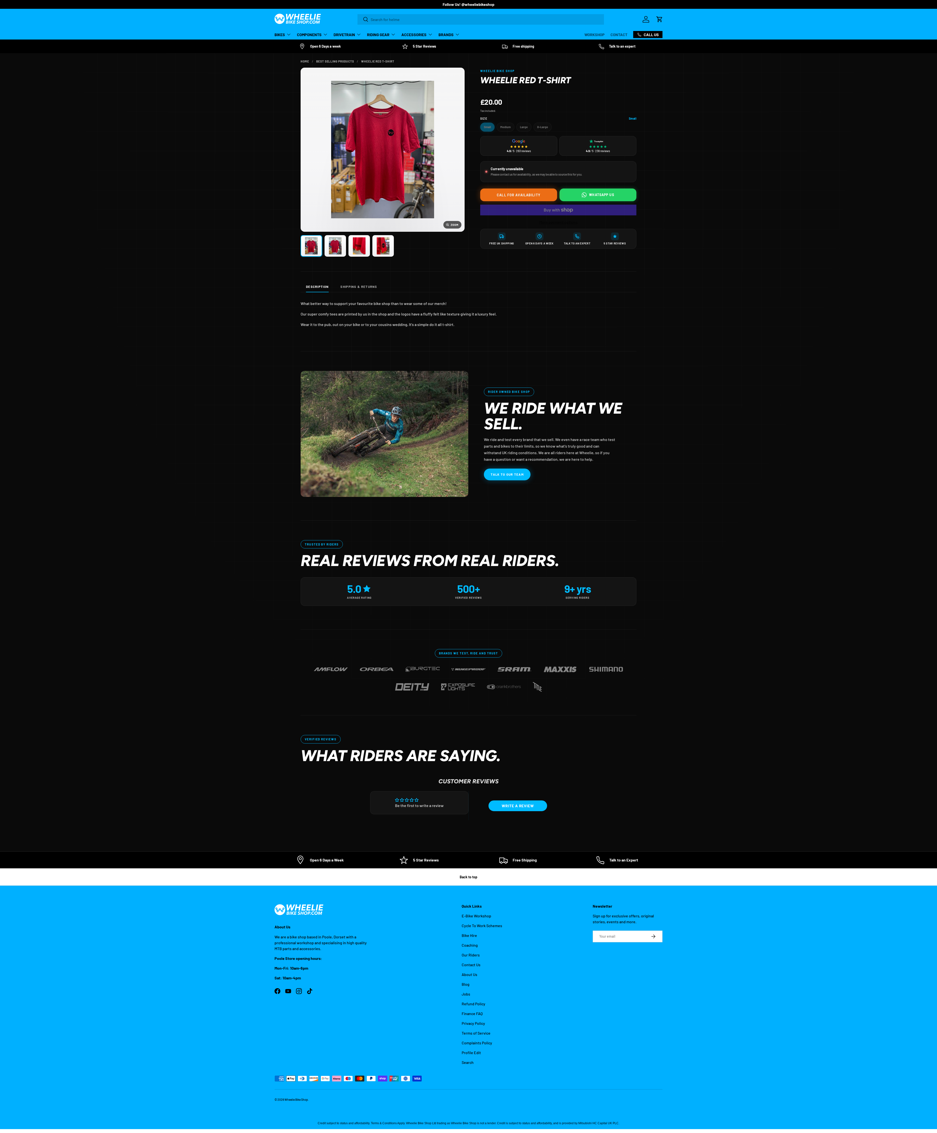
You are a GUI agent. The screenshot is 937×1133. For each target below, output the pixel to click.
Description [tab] (317, 287)
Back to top (468, 877)
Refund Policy (473, 1003)
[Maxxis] (560, 667)
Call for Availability (518, 195)
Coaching (470, 945)
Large (524, 127)
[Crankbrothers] (504, 684)
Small (487, 127)
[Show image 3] (359, 246)
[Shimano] (606, 667)
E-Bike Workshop (476, 915)
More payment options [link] (558, 222)
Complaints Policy (477, 1042)
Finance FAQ (472, 1013)
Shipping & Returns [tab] (358, 287)
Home (305, 61)
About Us (469, 974)
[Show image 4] (383, 246)
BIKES (280, 34)
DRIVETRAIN (344, 34)
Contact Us (471, 964)
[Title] (537, 684)
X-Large (542, 127)
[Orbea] (377, 667)
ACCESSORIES (414, 34)
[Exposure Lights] (458, 684)
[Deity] (412, 684)
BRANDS (446, 34)
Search (468, 1062)
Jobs (466, 994)
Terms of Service (476, 1033)
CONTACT (619, 34)
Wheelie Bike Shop (296, 1099)
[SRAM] (514, 667)
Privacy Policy (473, 1023)
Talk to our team (507, 474)
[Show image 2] (335, 246)
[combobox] (480, 19)
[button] (659, 19)
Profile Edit (471, 1052)
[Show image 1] (311, 246)
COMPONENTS (309, 34)
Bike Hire (469, 935)
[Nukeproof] (468, 667)
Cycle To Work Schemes (482, 925)
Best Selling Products (335, 61)
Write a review (518, 805)
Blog (465, 984)
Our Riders (471, 955)
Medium (505, 127)
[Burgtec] (423, 667)
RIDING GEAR (378, 34)
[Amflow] (331, 667)
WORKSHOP (594, 34)
